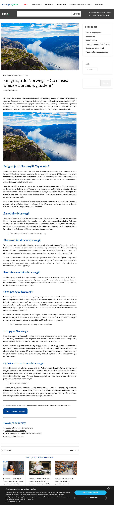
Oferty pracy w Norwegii (15, 411)
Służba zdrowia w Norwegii (19, 383)
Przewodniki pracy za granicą (15, 75)
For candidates (91, 40)
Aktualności (49, 4)
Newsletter (99, 4)
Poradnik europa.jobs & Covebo (80, 4)
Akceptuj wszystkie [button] (90, 492)
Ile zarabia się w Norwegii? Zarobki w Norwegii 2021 (28, 233)
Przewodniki (61, 4)
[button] (39, 501)
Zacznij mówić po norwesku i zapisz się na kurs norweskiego (30, 324)
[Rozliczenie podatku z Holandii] (74, 450)
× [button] (111, 488)
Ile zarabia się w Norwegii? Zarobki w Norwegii (23, 433)
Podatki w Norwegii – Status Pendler (19, 428)
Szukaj (105, 83)
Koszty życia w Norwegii (14, 436)
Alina (16, 90)
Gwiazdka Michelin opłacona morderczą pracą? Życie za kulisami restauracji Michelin (39, 481)
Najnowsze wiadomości (95, 48)
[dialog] (57, 495)
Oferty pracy (36, 4)
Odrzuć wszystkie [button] (90, 498)
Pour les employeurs (93, 32)
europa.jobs (91, 69)
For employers (91, 36)
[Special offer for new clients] (6, 450)
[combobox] (108, 488)
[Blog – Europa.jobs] (10, 4)
